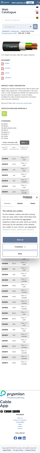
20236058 (5, 280)
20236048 (5, 274)
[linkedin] (24, 438)
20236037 (5, 192)
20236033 (5, 186)
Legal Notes (7, 450)
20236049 (5, 285)
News (20, 424)
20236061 (5, 302)
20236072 (5, 352)
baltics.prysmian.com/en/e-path (22, 103)
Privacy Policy (18, 450)
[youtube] (20, 438)
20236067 (5, 341)
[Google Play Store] (16, 411)
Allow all (20, 240)
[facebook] (15, 438)
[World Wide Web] (1, 411)
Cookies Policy (30, 450)
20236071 (5, 346)
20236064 (5, 319)
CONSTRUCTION (27, 31)
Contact (20, 428)
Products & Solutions (20, 420)
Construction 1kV (9, 33)
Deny (20, 254)
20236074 (5, 363)
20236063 (5, 313)
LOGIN (30, 2)
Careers (20, 426)
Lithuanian (8, 77)
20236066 (5, 330)
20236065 (5, 324)
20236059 (5, 291)
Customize (19, 247)
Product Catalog (10, 31)
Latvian (7, 73)
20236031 (5, 170)
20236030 (5, 164)
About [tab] (32, 203)
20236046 (5, 263)
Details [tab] (20, 203)
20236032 (5, 175)
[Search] (35, 26)
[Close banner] (37, 197)
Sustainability (20, 422)
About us (20, 418)
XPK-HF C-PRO (24, 33)
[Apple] (8, 411)
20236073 (5, 357)
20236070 (5, 335)
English (7, 63)
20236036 (5, 181)
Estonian (7, 68)
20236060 (5, 296)
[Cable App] (5, 404)
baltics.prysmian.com (19, 2)
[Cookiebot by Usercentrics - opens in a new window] (24, 197)
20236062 (5, 307)
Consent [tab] (7, 203)
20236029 (5, 158)
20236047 (5, 269)
